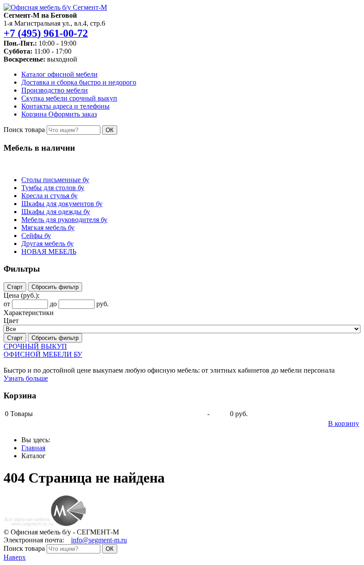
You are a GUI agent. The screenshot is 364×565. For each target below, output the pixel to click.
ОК (110, 130)
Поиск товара (24, 129)
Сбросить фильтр (55, 287)
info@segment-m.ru (99, 540)
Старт (15, 287)
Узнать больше (26, 378)
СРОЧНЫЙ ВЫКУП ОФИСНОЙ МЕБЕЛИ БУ (43, 350)
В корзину (343, 423)
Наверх (15, 557)
